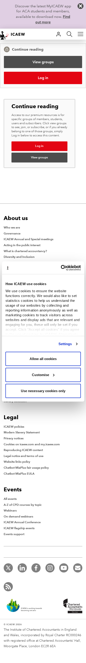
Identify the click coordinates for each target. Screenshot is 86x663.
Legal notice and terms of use (23, 456)
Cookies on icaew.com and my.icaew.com (32, 444)
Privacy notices (14, 438)
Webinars (10, 510)
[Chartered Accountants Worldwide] (71, 606)
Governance (12, 233)
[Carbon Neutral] (24, 606)
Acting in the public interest (22, 245)
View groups (43, 62)
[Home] (14, 34)
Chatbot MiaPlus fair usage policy (26, 468)
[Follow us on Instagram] (50, 567)
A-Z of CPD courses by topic (23, 505)
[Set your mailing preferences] (77, 567)
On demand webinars (18, 516)
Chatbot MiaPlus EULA (19, 474)
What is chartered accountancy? (25, 251)
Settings (65, 344)
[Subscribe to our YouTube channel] (63, 567)
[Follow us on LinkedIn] (22, 567)
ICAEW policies (14, 427)
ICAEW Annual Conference (22, 522)
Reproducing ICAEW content (23, 450)
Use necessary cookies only (43, 391)
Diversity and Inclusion (19, 257)
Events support (14, 534)
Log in (43, 78)
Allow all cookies (43, 358)
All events (10, 499)
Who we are (12, 227)
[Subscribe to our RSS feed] (8, 586)
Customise (40, 375)
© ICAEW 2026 (13, 624)
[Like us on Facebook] (36, 567)
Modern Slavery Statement (22, 432)
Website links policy (17, 462)
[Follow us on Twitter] (8, 567)
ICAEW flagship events (19, 528)
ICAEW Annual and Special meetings (28, 239)
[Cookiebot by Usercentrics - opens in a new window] (61, 268)
